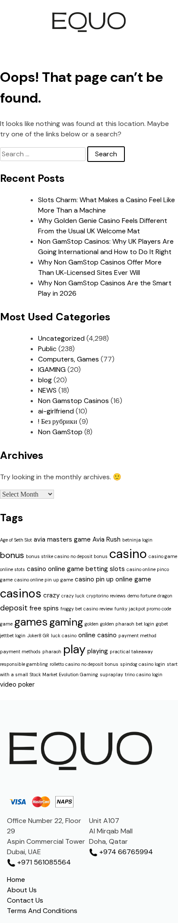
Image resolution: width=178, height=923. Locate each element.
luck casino (63, 636)
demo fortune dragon (149, 596)
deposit (14, 608)
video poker (17, 684)
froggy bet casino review (86, 609)
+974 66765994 (125, 851)
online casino (97, 635)
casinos (20, 593)
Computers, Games (68, 359)
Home (16, 879)
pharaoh (51, 652)
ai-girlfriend (56, 411)
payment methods (20, 652)
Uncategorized (61, 338)
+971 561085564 (43, 862)
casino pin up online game (113, 579)
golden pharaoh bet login (127, 624)
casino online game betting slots (76, 569)
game (6, 624)
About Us (22, 889)
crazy (51, 595)
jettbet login (12, 636)
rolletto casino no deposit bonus (84, 664)
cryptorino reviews (106, 596)
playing (97, 651)
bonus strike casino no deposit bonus (67, 556)
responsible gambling (24, 664)
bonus (12, 555)
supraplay (111, 674)
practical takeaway (131, 652)
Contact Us (25, 900)
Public (47, 348)
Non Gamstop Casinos (73, 400)
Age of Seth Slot (16, 540)
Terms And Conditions (42, 910)
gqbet (162, 624)
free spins (44, 608)
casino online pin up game (43, 580)
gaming (66, 622)
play (74, 649)
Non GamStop (60, 431)
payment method (137, 636)
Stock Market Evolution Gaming (64, 674)
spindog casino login (142, 664)
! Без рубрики (57, 421)
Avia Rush (106, 539)
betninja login (137, 540)
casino (128, 553)
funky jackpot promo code (142, 609)
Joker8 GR (38, 636)
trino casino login (143, 674)
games (31, 622)
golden (92, 624)
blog (45, 379)
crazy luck (73, 596)
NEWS (47, 390)
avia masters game (62, 539)
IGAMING (52, 369)
